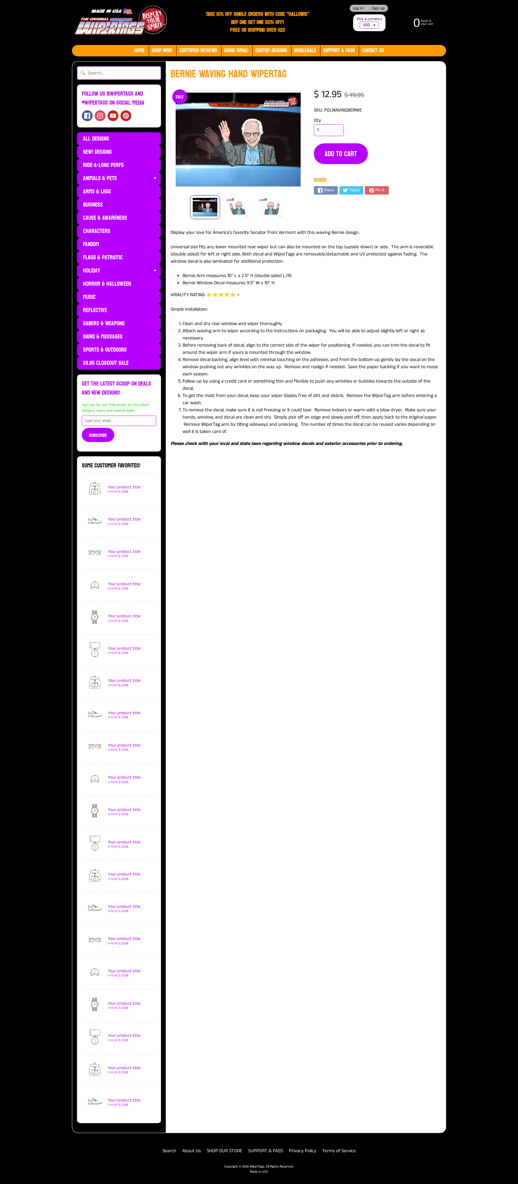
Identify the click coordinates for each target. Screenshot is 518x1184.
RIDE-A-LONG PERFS (103, 165)
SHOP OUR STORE (224, 1150)
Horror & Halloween (107, 284)
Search (169, 1150)
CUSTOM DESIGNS (271, 50)
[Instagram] (100, 115)
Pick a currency (369, 19)
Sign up (378, 8)
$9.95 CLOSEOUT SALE (106, 363)
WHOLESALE (305, 50)
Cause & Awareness (105, 218)
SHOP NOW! (162, 50)
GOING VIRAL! (236, 50)
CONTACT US (373, 50)
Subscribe (98, 435)
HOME (139, 50)
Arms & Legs (97, 191)
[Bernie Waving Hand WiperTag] (205, 207)
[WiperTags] (120, 22)
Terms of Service (339, 1150)
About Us (191, 1150)
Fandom (91, 244)
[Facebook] (87, 115)
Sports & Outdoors (105, 349)
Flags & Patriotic (103, 257)
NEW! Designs (97, 152)
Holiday (122, 271)
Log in (358, 8)
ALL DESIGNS (96, 138)
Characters (96, 231)
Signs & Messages (103, 336)
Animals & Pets (122, 179)
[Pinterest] (126, 115)
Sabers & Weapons (104, 323)
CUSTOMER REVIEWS (198, 50)
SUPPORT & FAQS (265, 1150)
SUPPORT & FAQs (339, 50)
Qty (317, 120)
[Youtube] (113, 115)
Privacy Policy (302, 1150)
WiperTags (257, 1166)
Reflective (95, 310)
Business (93, 204)
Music (89, 297)
